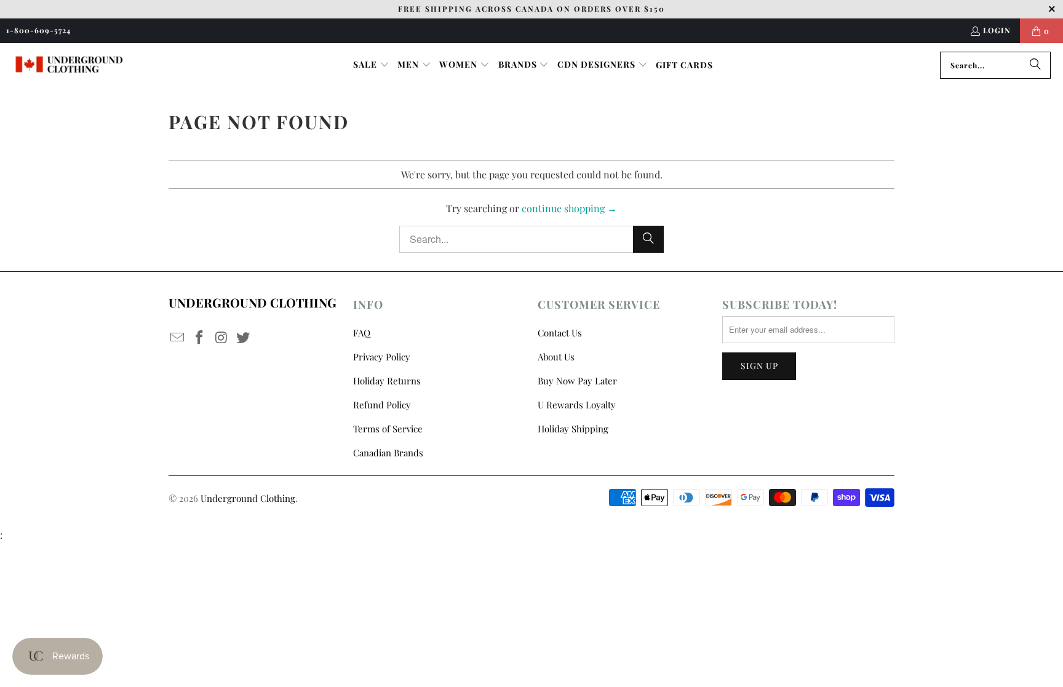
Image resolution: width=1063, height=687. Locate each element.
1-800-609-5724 (38, 30)
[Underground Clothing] (69, 65)
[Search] (1035, 65)
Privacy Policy (381, 357)
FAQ (361, 333)
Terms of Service (388, 429)
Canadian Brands (388, 453)
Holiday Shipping (573, 429)
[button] (371, 65)
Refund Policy (382, 405)
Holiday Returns (387, 381)
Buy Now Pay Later (577, 381)
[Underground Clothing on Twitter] (243, 337)
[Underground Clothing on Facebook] (200, 337)
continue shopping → (569, 208)
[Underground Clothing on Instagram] (221, 337)
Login (997, 30)
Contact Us (560, 333)
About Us (556, 357)
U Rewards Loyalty (577, 405)
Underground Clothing (248, 498)
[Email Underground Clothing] (178, 337)
